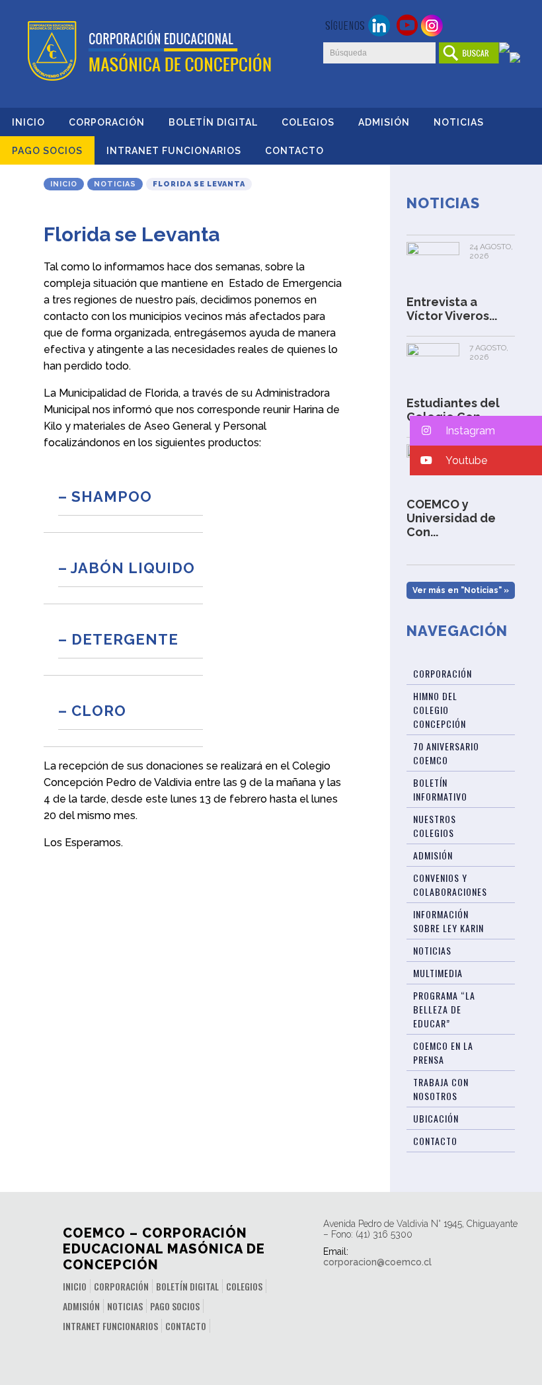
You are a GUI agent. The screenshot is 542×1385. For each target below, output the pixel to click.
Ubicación (436, 1118)
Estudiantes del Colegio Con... (453, 410)
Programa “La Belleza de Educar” (444, 1009)
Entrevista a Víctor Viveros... (451, 309)
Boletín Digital (213, 122)
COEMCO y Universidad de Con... (451, 518)
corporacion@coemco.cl (377, 1262)
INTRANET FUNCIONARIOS (173, 150)
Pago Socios (47, 150)
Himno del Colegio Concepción (439, 710)
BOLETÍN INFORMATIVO (440, 789)
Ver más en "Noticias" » (460, 590)
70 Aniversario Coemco (446, 753)
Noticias (459, 122)
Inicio (28, 122)
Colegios (308, 122)
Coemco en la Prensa (443, 1052)
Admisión (384, 122)
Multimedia (438, 973)
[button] (476, 431)
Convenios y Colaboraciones (450, 884)
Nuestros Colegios (434, 826)
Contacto (294, 150)
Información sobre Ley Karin (448, 921)
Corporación (107, 122)
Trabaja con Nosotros (441, 1089)
